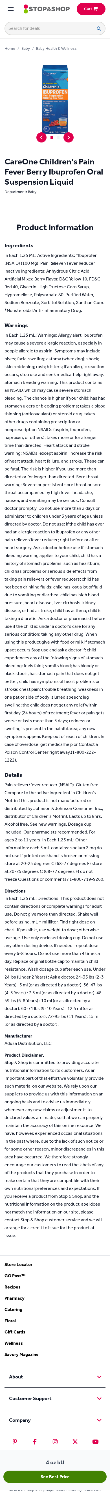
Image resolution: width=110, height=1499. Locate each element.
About (16, 1377)
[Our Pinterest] (15, 1442)
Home (10, 48)
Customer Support (30, 1398)
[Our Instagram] (55, 1442)
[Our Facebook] (35, 1442)
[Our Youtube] (95, 1442)
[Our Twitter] (75, 1442)
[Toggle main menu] (11, 9)
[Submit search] (99, 28)
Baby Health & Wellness (56, 48)
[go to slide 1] (51, 137)
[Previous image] (41, 137)
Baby (25, 48)
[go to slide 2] (58, 137)
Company (20, 1420)
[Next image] (68, 137)
